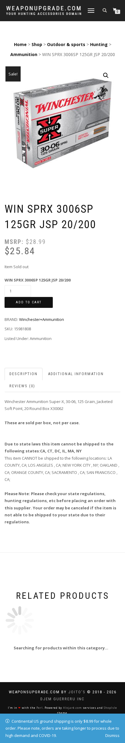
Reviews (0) (22, 386)
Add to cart (29, 302)
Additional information (76, 374)
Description (23, 374)
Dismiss (112, 735)
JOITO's (77, 692)
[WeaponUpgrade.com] (43, 10)
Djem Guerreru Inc (62, 699)
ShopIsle (110, 708)
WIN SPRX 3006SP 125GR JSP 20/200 (38, 280)
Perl (39, 708)
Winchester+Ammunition (41, 319)
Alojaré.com (72, 708)
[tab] (24, 374)
